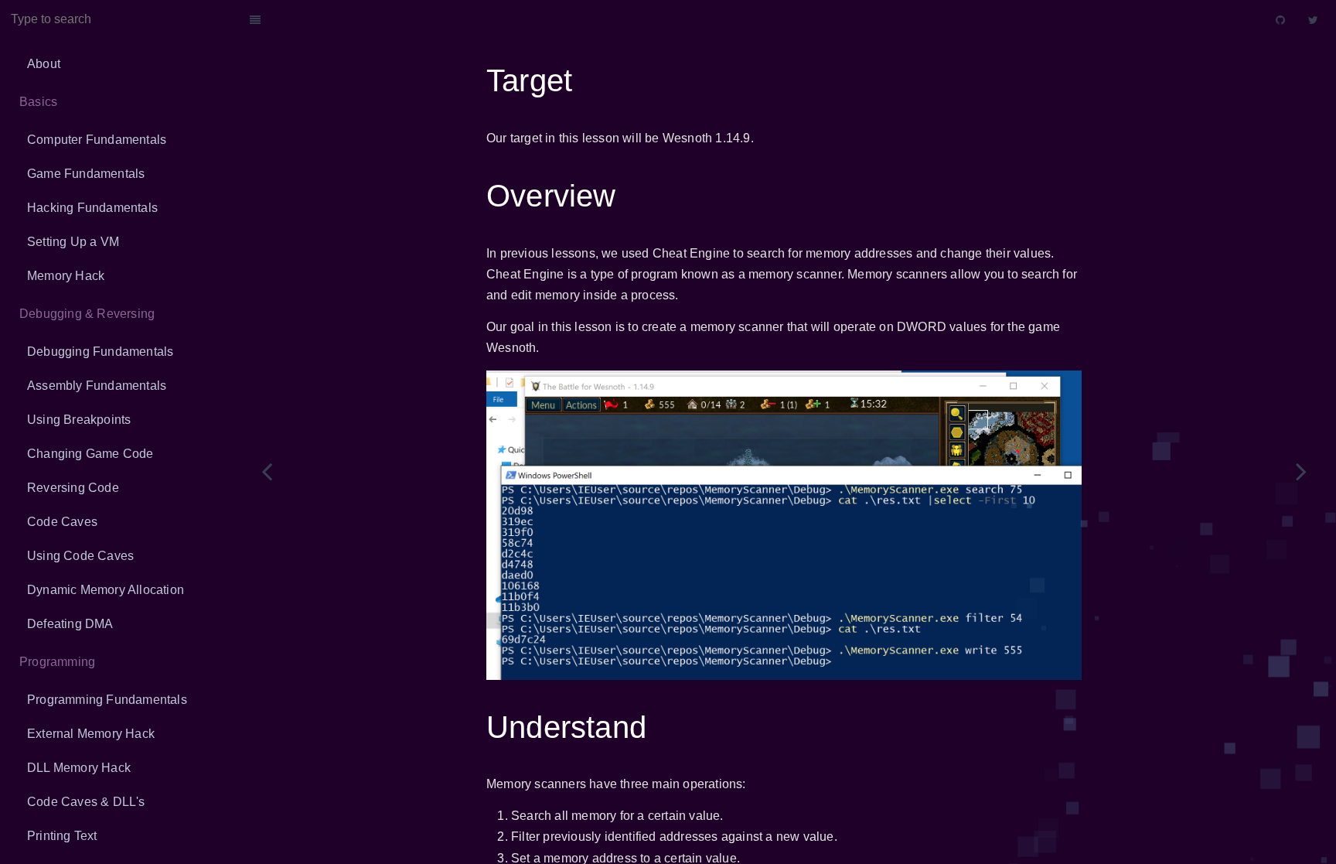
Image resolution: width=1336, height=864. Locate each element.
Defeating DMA (70, 623)
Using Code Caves (80, 555)
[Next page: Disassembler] (1301, 470)
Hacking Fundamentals (92, 207)
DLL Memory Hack (79, 767)
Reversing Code (73, 487)
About (43, 63)
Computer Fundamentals (96, 139)
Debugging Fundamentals (100, 351)
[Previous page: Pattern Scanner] (267, 470)
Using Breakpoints (79, 419)
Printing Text (62, 835)
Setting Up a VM (73, 241)
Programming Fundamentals (107, 699)
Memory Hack (65, 275)
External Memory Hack (91, 733)
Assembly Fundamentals (96, 385)
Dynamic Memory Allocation (105, 589)
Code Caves (62, 521)
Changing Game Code (90, 453)
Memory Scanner (768, 19)
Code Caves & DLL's (86, 801)
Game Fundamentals (86, 173)
